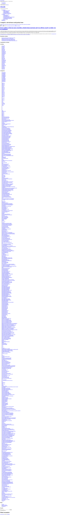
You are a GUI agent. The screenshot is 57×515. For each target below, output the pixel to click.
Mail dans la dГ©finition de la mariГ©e (7, 296)
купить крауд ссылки (4, 496)
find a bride (3, 215)
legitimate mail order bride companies (6, 275)
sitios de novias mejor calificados (6, 437)
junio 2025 (3, 55)
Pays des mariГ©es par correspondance (6, 378)
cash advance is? (4, 169)
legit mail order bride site (5, 269)
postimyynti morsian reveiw (5, 395)
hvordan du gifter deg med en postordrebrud (7, 245)
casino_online (3, 176)
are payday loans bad (4, 124)
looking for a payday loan (5, 285)
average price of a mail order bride (6, 129)
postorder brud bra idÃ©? (5, 397)
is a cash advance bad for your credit (6, 251)
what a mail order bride (5, 476)
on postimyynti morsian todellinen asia (6, 359)
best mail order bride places (5, 138)
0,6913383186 (3, 79)
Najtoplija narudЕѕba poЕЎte (5, 351)
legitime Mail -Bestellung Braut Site (6, 276)
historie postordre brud (4, 234)
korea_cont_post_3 (4, 263)
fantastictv (3, 213)
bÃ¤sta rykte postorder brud (5, 134)
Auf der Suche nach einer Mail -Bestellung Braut (8, 126)
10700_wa (3, 94)
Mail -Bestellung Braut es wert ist (6, 286)
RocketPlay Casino (4, 426)
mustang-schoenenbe (4, 344)
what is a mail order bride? (5, 477)
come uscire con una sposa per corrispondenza (7, 183)
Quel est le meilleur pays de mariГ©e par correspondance (9, 417)
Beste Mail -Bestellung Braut (5, 145)
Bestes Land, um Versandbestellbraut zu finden (7, 155)
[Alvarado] (7, 4)
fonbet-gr (3, 220)
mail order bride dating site (5, 304)
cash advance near (4, 172)
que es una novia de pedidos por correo (6, 416)
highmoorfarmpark (4, 231)
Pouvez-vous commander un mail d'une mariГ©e (8, 406)
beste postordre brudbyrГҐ (5, 151)
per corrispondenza (4, 379)
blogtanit (3, 159)
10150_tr (3, 86)
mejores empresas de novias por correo (6, 331)
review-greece (3, 423)
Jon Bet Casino (4, 256)
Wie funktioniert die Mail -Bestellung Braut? (7, 482)
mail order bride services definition (6, 313)
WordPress (8, 514)
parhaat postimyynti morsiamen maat (6, 367)
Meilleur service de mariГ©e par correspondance (8, 324)
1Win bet (3, 102)
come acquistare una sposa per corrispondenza (7, 181)
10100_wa (3, 85)
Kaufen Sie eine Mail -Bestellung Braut (7, 260)
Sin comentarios (18, 25)
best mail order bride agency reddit (6, 137)
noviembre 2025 (4, 52)
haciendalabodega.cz (4, 229)
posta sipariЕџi (4, 387)
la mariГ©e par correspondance (6, 265)
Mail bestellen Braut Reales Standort (6, 291)
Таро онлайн (3, 500)
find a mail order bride (4, 216)
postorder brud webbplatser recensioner (6, 398)
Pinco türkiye (3, 382)
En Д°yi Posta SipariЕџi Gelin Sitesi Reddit (7, 210)
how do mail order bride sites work (6, 236)
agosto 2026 (3, 45)
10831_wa (3, 96)
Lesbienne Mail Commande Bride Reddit (7, 281)
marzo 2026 (3, 49)
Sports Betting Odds (4, 446)
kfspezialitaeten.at (4, 261)
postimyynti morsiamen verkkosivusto (6, 393)
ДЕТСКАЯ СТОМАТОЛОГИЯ (7, 17)
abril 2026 (3, 48)
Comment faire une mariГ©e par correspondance (8, 188)
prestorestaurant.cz (4, 407)
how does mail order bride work (6, 238)
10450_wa (3, 91)
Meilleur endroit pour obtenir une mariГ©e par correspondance (9, 323)
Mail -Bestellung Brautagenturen (6, 287)
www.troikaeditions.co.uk (5, 490)
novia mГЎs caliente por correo (6, 356)
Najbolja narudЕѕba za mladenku (6, 348)
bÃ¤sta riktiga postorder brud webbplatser (7, 133)
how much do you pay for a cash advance (7, 239)
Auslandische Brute (4, 127)
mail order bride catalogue (5, 303)
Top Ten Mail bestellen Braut (5, 459)
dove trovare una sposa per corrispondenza (7, 203)
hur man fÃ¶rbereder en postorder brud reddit (7, 243)
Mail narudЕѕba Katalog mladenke (6, 299)
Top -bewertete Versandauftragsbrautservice (7, 452)
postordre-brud (3, 405)
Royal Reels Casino (4, 427)
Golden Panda (3, 228)
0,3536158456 (3, 76)
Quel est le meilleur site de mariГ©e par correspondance (9, 418)
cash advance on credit (4, 173)
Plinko (2, 385)
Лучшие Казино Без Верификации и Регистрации (8, 497)
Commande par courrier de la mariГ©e (6, 185)
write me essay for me (4, 485)
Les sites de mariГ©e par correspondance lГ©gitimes (8, 280)
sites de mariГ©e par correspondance (6, 432)
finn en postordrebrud (4, 218)
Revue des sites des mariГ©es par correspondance (8, 424)
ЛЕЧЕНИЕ (3, 14)
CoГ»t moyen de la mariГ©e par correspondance (8, 199)
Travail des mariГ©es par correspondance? (7, 463)
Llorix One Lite (2, 514)
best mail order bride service (5, 139)
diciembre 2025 (4, 51)
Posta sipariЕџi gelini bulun (5, 390)
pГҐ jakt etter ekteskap (4, 411)
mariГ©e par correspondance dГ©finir (6, 320)
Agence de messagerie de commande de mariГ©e (8, 120)
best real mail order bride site (5, 143)
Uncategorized (3, 465)
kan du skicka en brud (4, 259)
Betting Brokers (4, 157)
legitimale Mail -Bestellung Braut (6, 273)
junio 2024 (3, 63)
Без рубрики (3, 493)
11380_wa (3, 98)
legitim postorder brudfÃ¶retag (5, 272)
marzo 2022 (3, 68)
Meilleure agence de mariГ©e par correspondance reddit (9, 325)
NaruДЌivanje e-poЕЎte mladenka (6, 352)
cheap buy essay (4, 179)
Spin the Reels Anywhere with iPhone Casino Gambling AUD (9, 40)
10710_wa (3, 95)
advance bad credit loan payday (6, 117)
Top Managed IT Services (5, 458)
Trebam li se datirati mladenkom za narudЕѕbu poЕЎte (8, 464)
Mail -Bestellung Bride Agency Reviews (7, 290)
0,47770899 (3, 77)
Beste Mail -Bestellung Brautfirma (6, 149)
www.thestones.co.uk (4, 489)
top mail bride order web (5, 456)
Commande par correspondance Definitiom (7, 184)
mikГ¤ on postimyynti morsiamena (6, 336)
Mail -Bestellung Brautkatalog (5, 289)
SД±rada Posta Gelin (4, 450)
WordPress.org (3, 506)
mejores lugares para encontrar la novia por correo (8, 332)
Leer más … (28, 34)
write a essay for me (4, 484)
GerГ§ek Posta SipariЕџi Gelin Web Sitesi (7, 224)
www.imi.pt (3, 487)
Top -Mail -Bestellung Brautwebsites (6, 453)
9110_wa (3, 112)
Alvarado (2, 6)
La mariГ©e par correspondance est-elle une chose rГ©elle (9, 266)
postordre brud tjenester (5, 403)
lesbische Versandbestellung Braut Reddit (7, 282)
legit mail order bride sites (5, 270)
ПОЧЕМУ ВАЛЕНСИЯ (6, 12)
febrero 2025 (3, 58)
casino (2, 174)
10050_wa (3, 84)
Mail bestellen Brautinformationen (6, 294)
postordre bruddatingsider (5, 404)
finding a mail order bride (5, 217)
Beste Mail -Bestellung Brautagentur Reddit (7, 148)
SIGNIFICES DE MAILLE (5, 430)
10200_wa (3, 87)
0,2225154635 (3, 74)
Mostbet (3, 340)
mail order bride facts (4, 305)
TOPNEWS (3, 460)
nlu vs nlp (3, 355)
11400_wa (3, 99)
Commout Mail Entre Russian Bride (6, 190)
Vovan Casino (3, 471)
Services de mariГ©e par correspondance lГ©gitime (8, 429)
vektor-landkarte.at (4, 468)
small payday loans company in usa (6, 439)
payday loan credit (4, 370)
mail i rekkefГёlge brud (5, 297)
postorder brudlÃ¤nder (4, 401)
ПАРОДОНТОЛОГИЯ (6, 16)
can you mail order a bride (5, 167)
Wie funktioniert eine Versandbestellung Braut (7, 483)
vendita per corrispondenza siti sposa (6, 469)
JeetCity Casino (4, 255)
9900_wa (3, 115)
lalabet (2, 267)
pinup (2, 383)
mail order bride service (5, 312)
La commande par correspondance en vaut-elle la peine (8, 264)
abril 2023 (3, 66)
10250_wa (3, 89)
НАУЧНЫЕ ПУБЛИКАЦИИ (7, 13)
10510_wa (3, 93)
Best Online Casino (4, 142)
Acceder (3, 504)
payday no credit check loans (5, 377)
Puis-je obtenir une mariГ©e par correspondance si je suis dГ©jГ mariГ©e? (11, 410)
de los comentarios (5, 505)
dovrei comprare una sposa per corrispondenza (7, 204)
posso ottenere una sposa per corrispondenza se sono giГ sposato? (10, 386)
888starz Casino (4, 111)
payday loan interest (4, 372)
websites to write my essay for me (6, 475)
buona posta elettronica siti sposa (6, 165)
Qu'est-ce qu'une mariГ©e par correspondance (7, 412)
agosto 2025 (3, 54)
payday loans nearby (4, 376)
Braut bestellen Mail (4, 162)
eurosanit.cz (3, 212)
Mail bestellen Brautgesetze (5, 293)
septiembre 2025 (4, 53)
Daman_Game (3, 201)
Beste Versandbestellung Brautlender (6, 154)
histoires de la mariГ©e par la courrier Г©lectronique (8, 233)
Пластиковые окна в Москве (5, 499)
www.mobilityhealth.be (5, 488)
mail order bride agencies (5, 301)
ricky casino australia (4, 425)
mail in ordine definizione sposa (6, 298)
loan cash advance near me (5, 284)
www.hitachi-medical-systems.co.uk (6, 486)
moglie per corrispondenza (5, 339)
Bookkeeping (3, 161)
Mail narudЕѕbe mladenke (5, 300)
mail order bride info (4, 309)
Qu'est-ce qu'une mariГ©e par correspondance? (7, 413)
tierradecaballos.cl (4, 451)
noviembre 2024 (4, 60)
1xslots (3, 105)
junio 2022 (3, 67)
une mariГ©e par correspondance (6, 466)
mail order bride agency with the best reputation (7, 302)
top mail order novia (4, 457)
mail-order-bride (4, 316)
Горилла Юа (3, 495)
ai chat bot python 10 (4, 121)
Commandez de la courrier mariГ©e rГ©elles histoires (8, 186)
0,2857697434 (3, 75)
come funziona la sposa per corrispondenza (7, 182)
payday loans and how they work (6, 375)
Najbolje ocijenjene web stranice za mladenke (7, 350)
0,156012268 (3, 73)
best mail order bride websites (5, 140)
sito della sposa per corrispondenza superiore (7, 438)
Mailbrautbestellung (4, 317)
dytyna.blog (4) (4, 205)
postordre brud (3, 402)
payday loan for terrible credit (5, 371)
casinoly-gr (3, 177)
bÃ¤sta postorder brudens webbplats (6, 132)
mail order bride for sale (5, 307)
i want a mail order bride (5, 248)
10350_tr (3, 90)
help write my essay (4, 230)
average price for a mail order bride (6, 128)
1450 (2, 101)
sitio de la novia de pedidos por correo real (7, 436)
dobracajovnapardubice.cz (5, 202)
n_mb (2, 346)
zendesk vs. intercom (4, 491)
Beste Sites (3, 153)
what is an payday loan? (5, 478)
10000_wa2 (3, 83)
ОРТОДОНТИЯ (5, 15)
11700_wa (3, 100)
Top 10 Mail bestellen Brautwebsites (6, 454)
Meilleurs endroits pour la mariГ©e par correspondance (8, 327)
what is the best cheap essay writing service (7, 479)
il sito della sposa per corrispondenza (6, 249)
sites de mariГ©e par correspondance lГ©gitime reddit (8, 433)
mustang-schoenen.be (4, 343)
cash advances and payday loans (11, 25)
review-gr (3, 422)
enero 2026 (3, 50)
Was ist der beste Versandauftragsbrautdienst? (7, 473)
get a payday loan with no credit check (6, 225)
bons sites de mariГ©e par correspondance (7, 160)
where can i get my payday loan (6, 480)
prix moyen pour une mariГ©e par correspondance (8, 408)
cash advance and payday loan (5, 168)
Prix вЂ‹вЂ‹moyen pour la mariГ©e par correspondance (9, 409)
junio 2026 (3, 47)
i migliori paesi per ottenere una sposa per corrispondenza (9, 246)
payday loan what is (4, 374)
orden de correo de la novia (5, 361)
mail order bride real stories (5, 310)
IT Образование (4, 254)
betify (2, 156)
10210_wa (3, 88)
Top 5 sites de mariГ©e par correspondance (7, 455)
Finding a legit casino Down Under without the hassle (8, 39)
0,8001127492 (3, 80)
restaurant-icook (4, 421)
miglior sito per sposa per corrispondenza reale (7, 335)
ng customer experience (5, 353)
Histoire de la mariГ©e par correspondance (7, 232)
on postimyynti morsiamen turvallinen (6, 358)
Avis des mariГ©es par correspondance (6, 130)
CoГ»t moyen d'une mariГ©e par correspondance (8, 198)
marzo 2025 (3, 57)
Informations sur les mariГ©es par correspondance (8, 250)
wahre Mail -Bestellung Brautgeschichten (7, 472)
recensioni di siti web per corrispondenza (7, 420)
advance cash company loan (5, 118)
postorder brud (3, 396)
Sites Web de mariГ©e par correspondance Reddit (8, 435)
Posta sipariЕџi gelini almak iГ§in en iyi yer (7, 389)
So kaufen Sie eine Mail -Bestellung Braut (7, 441)
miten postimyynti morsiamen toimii (6, 338)
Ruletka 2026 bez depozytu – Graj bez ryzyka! (7, 38)
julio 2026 (3, 46)
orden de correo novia (4, 364)
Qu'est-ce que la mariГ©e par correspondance (7, 414)
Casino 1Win (3, 175)
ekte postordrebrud (4, 208)
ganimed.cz (3, 222)
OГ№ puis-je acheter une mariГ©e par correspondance (8, 365)
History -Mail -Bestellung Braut (6, 235)
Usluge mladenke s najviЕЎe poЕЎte (6, 467)
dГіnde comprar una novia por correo (6, 206)
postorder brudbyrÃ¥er (4, 399)
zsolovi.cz (3, 492)
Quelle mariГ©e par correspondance (6, 419)
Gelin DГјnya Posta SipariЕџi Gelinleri (6, 223)
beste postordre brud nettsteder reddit (6, 150)
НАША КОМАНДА (6, 11)
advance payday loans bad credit (6, 119)
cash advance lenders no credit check (6, 170)
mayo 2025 (3, 56)
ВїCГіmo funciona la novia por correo (6, 494)
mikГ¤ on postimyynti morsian (5, 337)
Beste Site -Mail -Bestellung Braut (6, 152)
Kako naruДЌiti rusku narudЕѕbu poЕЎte (7, 257)
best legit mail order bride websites (6, 136)
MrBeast (3, 342)
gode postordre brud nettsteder (5, 227)
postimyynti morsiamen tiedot (5, 392)
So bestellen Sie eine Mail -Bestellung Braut (7, 440)
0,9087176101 (3, 81)
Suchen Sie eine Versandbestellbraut (6, 449)
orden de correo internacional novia (6, 362)
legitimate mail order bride (5, 274)
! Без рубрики (3, 72)
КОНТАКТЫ (3, 20)
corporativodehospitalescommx (5, 193)
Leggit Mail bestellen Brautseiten (6, 268)
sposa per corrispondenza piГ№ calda (6, 447)
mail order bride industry (5, 308)
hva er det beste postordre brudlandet (6, 244)
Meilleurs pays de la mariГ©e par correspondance (8, 328)
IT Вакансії (3, 253)
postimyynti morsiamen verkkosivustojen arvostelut (8, 394)
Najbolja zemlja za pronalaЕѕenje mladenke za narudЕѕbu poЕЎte (10, 349)
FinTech (3, 219)
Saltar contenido (2, 0)
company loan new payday (5, 191)
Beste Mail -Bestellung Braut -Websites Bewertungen (8, 146)
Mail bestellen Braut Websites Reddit (6, 292)
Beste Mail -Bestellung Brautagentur (6, 147)
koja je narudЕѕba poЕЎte (5, 262)
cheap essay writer (4, 180)
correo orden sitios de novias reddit (6, 196)
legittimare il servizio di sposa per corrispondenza (8, 279)
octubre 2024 (3, 61)
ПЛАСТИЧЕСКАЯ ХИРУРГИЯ (7, 18)
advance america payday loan (5, 116)
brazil (2, 163)
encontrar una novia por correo (5, 211)
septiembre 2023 (4, 65)
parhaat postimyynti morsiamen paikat (6, 368)
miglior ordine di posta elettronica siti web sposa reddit (8, 334)
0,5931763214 (3, 78)
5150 (2, 110)
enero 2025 (3, 59)
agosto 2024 (3, 62)
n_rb (2, 347)
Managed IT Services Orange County (6, 318)
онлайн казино (4, 498)
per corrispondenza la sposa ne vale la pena (7, 380)
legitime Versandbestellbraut (5, 278)
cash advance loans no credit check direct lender (8, 171)
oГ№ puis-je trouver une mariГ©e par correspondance (8, 366)
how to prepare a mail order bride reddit (7, 242)
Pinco (2, 381)
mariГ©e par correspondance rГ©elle (6, 322)
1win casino (3, 103)
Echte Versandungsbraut (5, 207)
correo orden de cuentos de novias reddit (7, 194)
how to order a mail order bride (5, 241)
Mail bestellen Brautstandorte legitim (6, 295)
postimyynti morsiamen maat (5, 391)
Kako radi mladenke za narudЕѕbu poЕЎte (7, 258)
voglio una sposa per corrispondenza (6, 470)
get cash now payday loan (5, 226)
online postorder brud (4, 360)
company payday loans (4, 192)
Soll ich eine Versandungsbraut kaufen (6, 444)
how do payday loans (4, 237)
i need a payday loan (4, 247)
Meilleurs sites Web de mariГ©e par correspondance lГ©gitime (9, 329)
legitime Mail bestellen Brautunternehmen (7, 277)
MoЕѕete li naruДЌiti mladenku (6, 341)
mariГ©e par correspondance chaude (6, 319)
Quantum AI (3, 415)
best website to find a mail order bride (6, 144)
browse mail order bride (5, 164)
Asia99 (3, 125)
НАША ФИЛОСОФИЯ (6, 10)
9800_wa (3, 114)
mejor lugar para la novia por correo (6, 330)
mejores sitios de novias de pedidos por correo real (8, 333)
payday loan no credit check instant (6, 373)
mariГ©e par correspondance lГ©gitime (7, 321)
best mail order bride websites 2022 (6, 141)
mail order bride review (5, 311)
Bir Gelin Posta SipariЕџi (5, 158)
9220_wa (3, 113)
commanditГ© (3, 187)
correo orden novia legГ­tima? (5, 195)
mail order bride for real (5, 306)
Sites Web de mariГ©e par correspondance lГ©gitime (8, 434)
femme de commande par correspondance (7, 214)
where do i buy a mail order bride (6, 481)
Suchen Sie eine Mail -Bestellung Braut (7, 448)
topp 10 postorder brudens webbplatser (6, 461)
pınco (2, 384)
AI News (3, 122)
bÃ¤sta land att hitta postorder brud (6, 131)
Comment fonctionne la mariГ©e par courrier (7, 189)
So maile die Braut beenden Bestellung (6, 442)
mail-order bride (4, 315)
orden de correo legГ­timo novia (6, 363)
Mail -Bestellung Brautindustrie (6, 288)
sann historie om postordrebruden (6, 428)
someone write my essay (5, 445)
